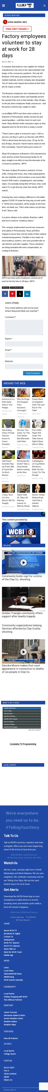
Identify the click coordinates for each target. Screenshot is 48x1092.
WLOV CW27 (9, 1067)
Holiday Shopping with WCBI (15, 996)
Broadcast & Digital (12, 933)
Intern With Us (10, 949)
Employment (9, 939)
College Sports (10, 1054)
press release (11, 217)
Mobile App (15, 912)
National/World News (13, 973)
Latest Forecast (10, 1012)
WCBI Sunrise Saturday (13, 980)
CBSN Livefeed (10, 1073)
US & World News (17, 287)
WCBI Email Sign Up (29, 912)
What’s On (8, 1080)
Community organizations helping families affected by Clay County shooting (22, 628)
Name (8, 338)
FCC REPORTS (31, 917)
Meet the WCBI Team (13, 952)
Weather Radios (10, 1021)
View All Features (11, 1038)
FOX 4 (6, 1070)
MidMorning (9, 977)
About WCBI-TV (10, 930)
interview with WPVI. (35, 137)
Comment (10, 317)
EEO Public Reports (23, 920)
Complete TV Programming (23, 744)
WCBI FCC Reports (11, 943)
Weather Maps (10, 1024)
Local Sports (9, 1051)
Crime (6, 967)
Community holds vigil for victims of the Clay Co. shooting (22, 578)
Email (8, 350)
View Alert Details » (17, 29)
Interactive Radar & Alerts (14, 1015)
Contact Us (8, 936)
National (6, 287)
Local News (9, 970)
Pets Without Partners (13, 1000)
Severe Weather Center (13, 1018)
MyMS (6, 1077)
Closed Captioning (17, 917)
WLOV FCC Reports (12, 946)
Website (9, 361)
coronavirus (18, 73)
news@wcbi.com (30, 855)
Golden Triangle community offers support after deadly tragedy (22, 615)
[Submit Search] (44, 5)
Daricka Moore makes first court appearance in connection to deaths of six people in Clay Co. (23, 668)
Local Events (9, 993)
